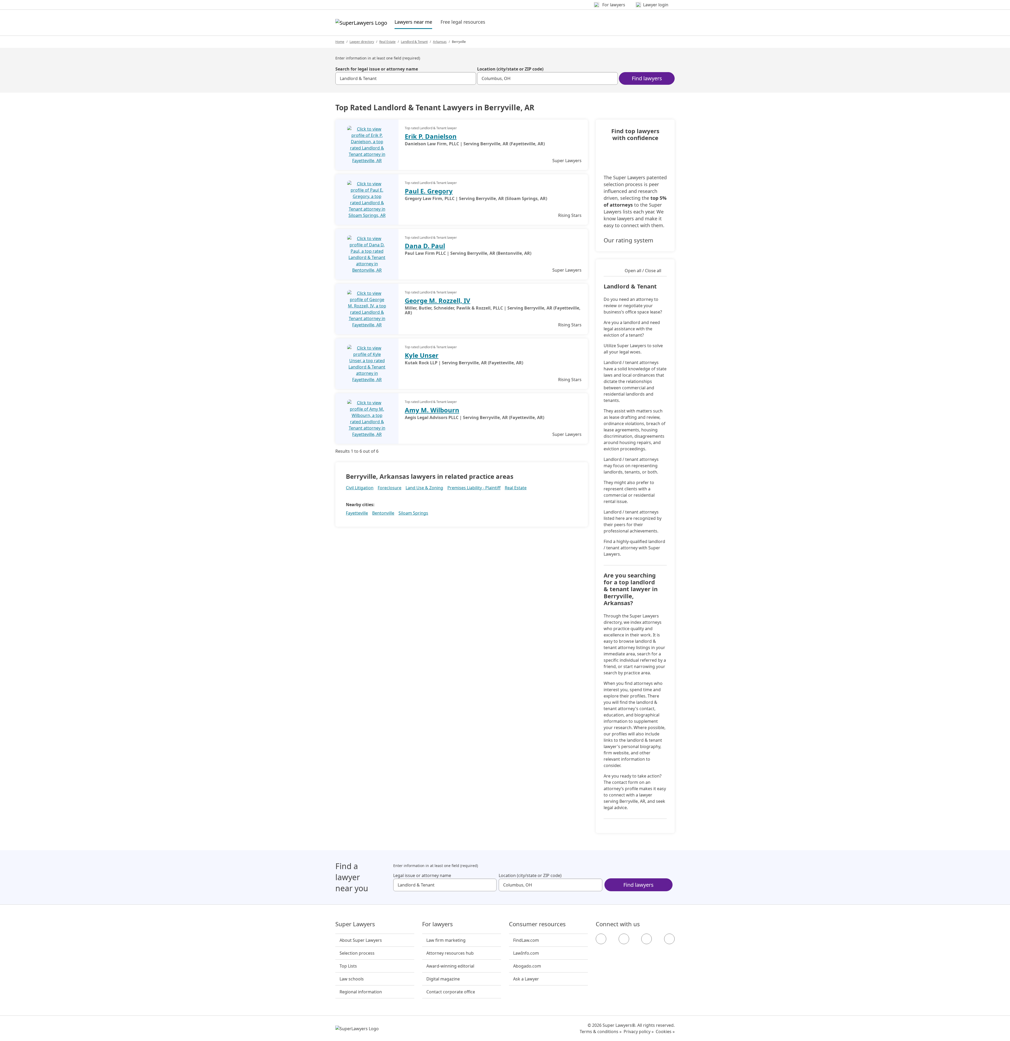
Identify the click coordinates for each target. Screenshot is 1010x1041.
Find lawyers (647, 78)
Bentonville (383, 513)
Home (339, 41)
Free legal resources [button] (463, 22)
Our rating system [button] (628, 240)
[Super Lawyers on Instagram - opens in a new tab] (624, 939)
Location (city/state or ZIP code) (510, 69)
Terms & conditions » (601, 1031)
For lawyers (437, 924)
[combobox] (405, 78)
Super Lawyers (355, 924)
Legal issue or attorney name (422, 875)
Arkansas (440, 41)
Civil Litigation (359, 488)
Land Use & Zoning (424, 488)
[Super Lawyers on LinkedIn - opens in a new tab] (669, 939)
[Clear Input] (470, 78)
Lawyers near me (413, 21)
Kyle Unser (421, 355)
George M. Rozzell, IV (437, 300)
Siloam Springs (413, 513)
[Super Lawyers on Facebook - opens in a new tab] (601, 939)
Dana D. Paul (425, 245)
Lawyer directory (362, 41)
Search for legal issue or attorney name (376, 69)
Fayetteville (357, 513)
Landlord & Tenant (414, 41)
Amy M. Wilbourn (432, 410)
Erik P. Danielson (431, 136)
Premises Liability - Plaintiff (474, 488)
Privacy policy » (639, 1031)
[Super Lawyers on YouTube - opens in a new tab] (646, 939)
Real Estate (387, 41)
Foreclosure (389, 488)
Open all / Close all (643, 270)
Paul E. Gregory (429, 191)
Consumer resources (537, 924)
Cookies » (665, 1031)
